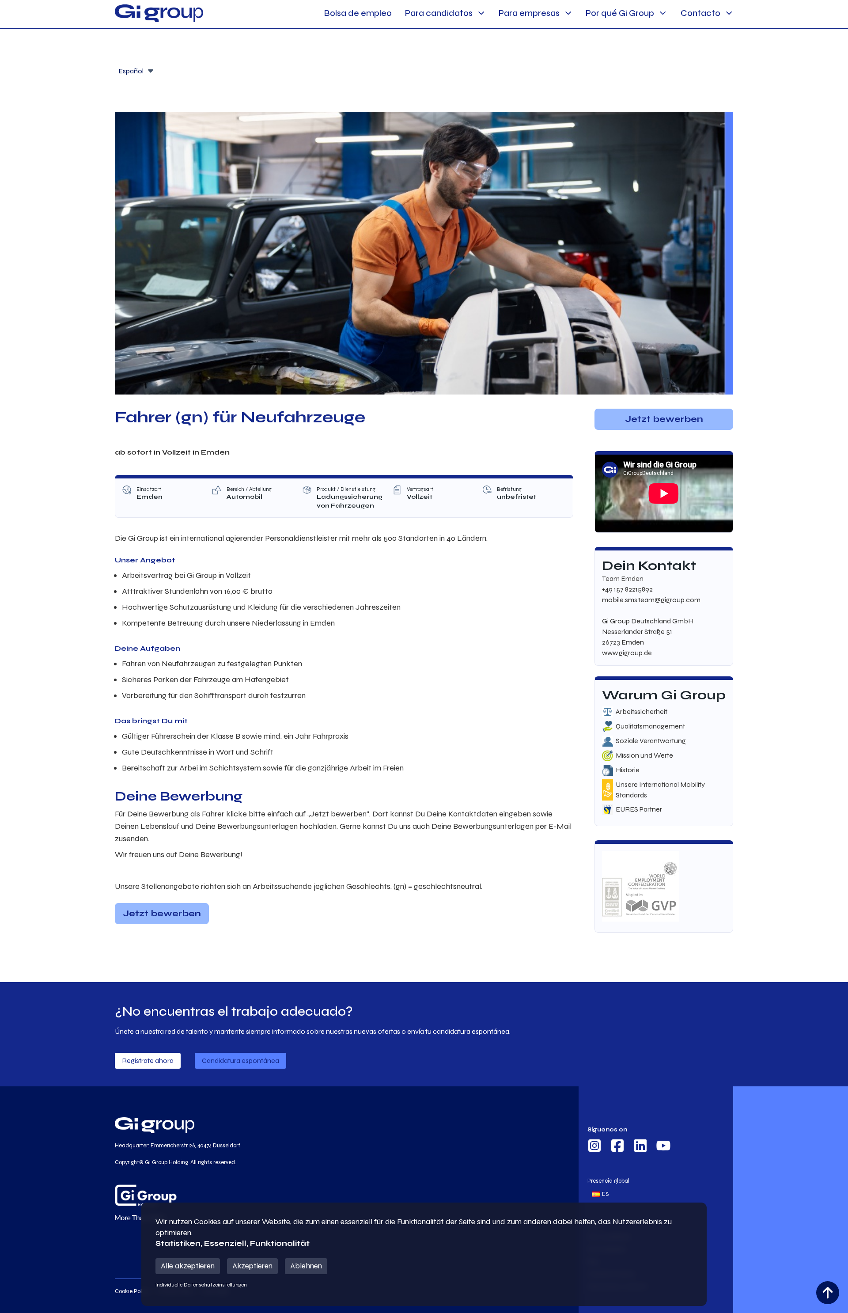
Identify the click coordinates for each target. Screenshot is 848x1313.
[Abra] (150, 71)
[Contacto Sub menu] (729, 13)
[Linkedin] (640, 1146)
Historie (628, 770)
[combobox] (136, 70)
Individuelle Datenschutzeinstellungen (201, 1285)
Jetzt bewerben (162, 913)
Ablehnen (306, 1266)
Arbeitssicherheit (641, 711)
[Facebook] (617, 1146)
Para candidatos (439, 13)
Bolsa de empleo (358, 13)
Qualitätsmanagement (650, 726)
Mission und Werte (644, 755)
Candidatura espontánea (240, 1060)
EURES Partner (639, 809)
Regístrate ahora (148, 1060)
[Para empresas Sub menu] (568, 13)
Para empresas (529, 13)
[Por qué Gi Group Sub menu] (663, 13)
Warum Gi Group (664, 695)
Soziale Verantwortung (651, 740)
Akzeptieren (252, 1266)
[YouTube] (663, 1146)
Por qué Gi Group (620, 13)
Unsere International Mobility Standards (660, 789)
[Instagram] (594, 1146)
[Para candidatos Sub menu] (481, 13)
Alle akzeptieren (188, 1266)
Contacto (700, 13)
